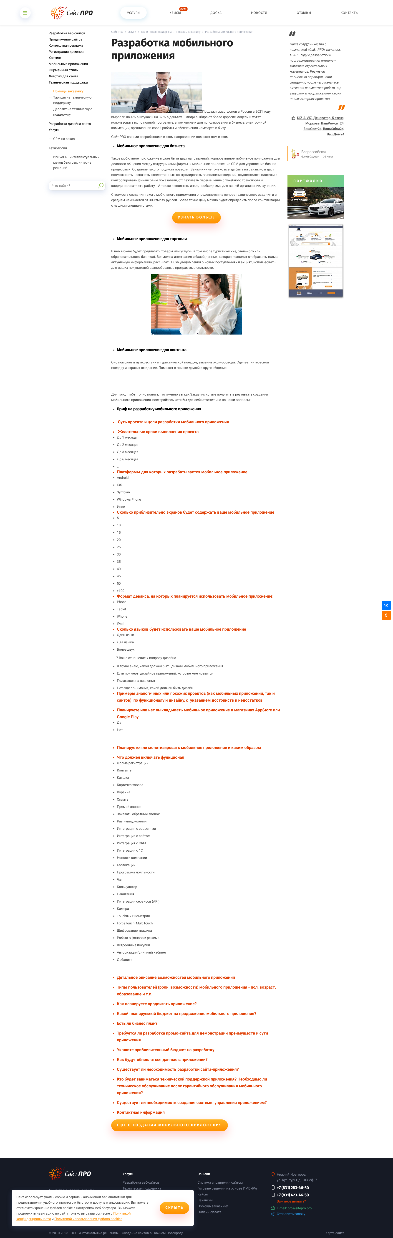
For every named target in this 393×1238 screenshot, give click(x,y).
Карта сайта (334, 1233)
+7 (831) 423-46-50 (293, 1194)
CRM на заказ (64, 139)
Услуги (54, 130)
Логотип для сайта (63, 76)
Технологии (58, 148)
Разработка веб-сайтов (67, 33)
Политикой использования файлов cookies (88, 1219)
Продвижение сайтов (65, 39)
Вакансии (205, 1200)
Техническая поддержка (68, 82)
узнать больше (196, 217)
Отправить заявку (291, 1214)
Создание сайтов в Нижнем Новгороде (153, 1233)
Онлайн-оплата (209, 1212)
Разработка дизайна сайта (70, 124)
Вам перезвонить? (291, 1201)
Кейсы (202, 1194)
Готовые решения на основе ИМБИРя (227, 1188)
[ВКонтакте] (386, 605)
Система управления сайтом (220, 1182)
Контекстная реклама (66, 45)
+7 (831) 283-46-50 (293, 1187)
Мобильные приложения (68, 64)
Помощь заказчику (68, 91)
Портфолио (308, 181)
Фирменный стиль (63, 70)
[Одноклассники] (386, 615)
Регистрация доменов (66, 52)
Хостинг (55, 58)
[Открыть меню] (25, 12)
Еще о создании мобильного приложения (169, 1125)
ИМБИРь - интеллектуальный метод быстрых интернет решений (76, 162)
